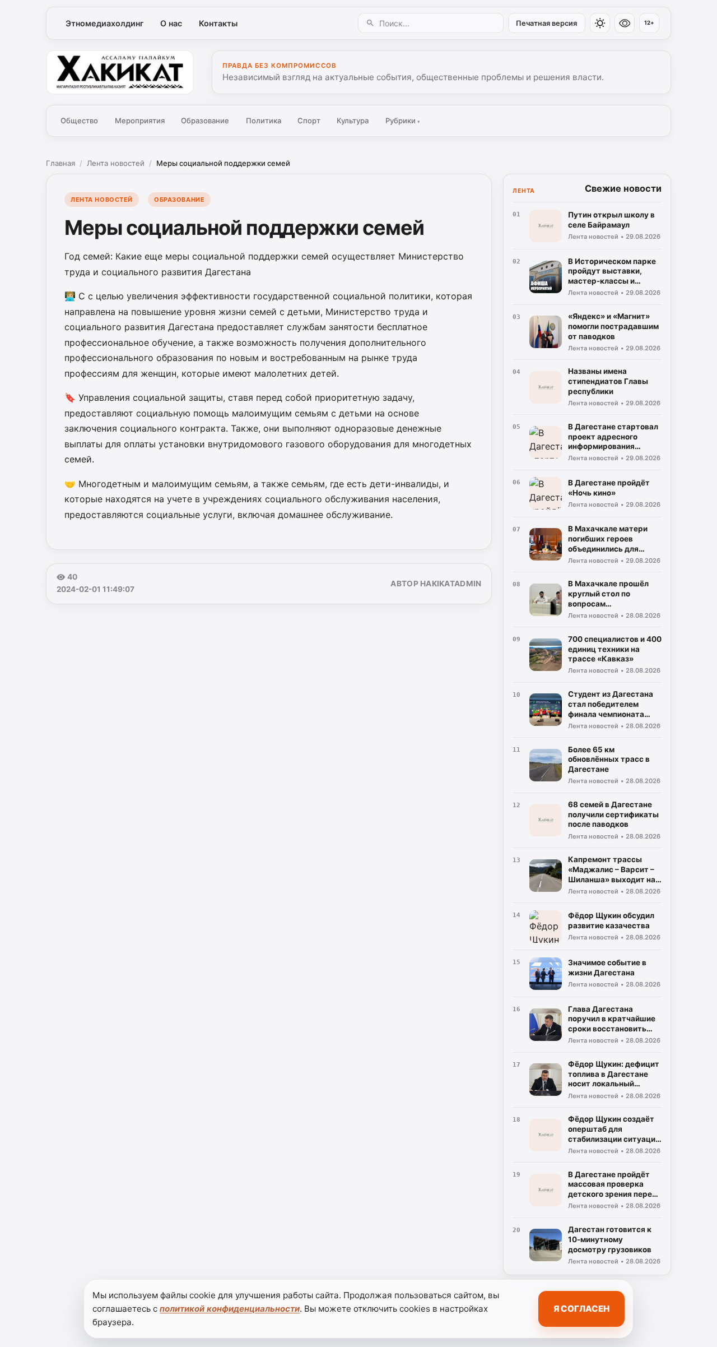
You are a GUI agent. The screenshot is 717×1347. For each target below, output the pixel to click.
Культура (353, 120)
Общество (79, 120)
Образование (205, 120)
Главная (60, 163)
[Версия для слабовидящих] (624, 23)
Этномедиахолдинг (105, 23)
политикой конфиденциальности (230, 1308)
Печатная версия (546, 23)
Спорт (308, 120)
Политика (263, 120)
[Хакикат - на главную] (120, 72)
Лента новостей (116, 163)
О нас (171, 23)
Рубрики (402, 120)
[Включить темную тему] (600, 23)
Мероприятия (140, 120)
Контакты (218, 23)
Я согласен (581, 1308)
